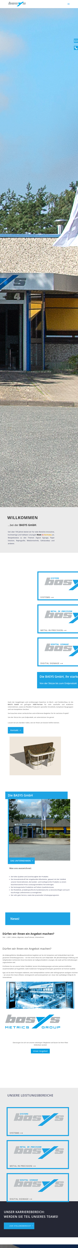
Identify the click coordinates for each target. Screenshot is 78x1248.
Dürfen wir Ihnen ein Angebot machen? (28, 934)
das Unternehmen (20, 860)
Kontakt (14, 730)
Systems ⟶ (47, 597)
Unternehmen (39, 937)
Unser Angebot (40, 1051)
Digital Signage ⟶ (51, 663)
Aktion (14, 937)
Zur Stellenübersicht (20, 1226)
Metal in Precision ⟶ (53, 630)
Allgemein (20, 937)
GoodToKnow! (29, 937)
